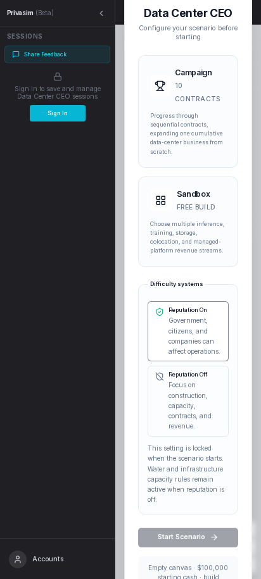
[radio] (188, 111)
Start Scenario (181, 537)
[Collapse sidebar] (101, 13)
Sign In (58, 113)
